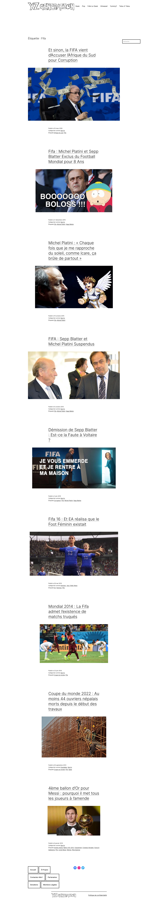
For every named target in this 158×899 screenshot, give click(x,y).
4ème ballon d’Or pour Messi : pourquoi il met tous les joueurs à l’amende (73, 793)
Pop (83, 6)
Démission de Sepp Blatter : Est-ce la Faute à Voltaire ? (72, 434)
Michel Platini (61, 224)
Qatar (70, 769)
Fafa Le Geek (93, 6)
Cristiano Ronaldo (88, 847)
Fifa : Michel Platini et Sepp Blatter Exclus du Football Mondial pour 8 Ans (73, 156)
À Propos (44, 870)
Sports (63, 130)
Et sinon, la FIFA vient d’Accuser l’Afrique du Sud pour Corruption (72, 55)
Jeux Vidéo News (71, 585)
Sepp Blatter (70, 224)
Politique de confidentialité (97, 895)
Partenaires (52, 877)
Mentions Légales (50, 885)
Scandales (64, 767)
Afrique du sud (58, 133)
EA (55, 588)
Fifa (65, 133)
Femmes (63, 585)
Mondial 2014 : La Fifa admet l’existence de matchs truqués (68, 611)
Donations (34, 885)
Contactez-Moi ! (36, 877)
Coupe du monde (59, 675)
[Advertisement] (79, 24)
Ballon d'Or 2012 (69, 847)
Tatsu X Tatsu (124, 6)
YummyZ (113, 6)
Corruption (57, 500)
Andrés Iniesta (58, 847)
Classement (78, 847)
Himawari (104, 6)
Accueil (33, 870)
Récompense (76, 850)
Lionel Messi (62, 850)
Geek (77, 6)
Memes (69, 850)
